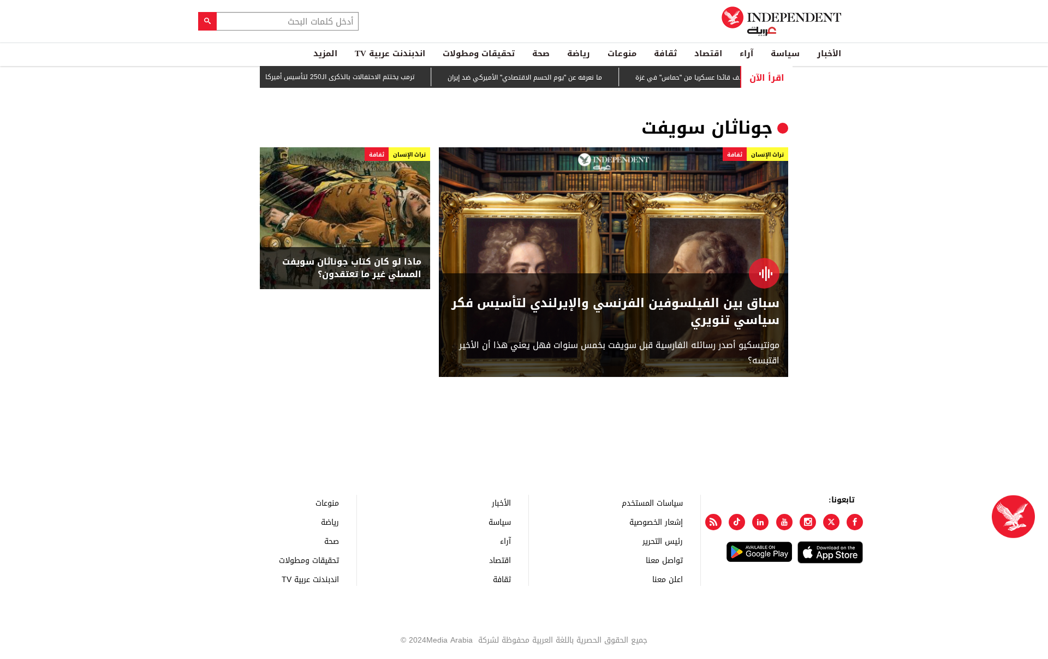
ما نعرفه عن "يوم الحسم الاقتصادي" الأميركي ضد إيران (542, 77)
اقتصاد (708, 53)
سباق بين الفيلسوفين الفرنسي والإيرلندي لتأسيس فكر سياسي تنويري (615, 312)
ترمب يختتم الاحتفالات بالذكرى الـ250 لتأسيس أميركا (357, 77)
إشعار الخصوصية (656, 522)
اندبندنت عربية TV (390, 53)
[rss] (713, 522)
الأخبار (829, 53)
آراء (746, 53)
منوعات (622, 53)
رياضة (578, 53)
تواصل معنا (664, 560)
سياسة (785, 53)
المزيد (325, 53)
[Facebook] (855, 522)
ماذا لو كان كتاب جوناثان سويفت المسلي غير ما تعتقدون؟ (351, 268)
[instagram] (808, 522)
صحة (541, 53)
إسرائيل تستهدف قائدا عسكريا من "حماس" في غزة (726, 77)
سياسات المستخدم (652, 503)
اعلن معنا (667, 579)
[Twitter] (831, 522)
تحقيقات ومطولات (479, 53)
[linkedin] (760, 522)
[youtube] (784, 522)
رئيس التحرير (662, 541)
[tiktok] (737, 522)
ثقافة (665, 53)
